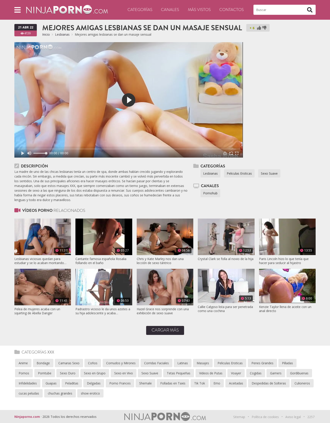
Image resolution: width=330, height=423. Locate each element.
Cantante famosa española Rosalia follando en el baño (100, 261)
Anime (23, 363)
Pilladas (287, 363)
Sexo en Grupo (95, 373)
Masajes (203, 363)
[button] (17, 10)
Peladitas (71, 383)
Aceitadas (236, 383)
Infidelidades (28, 383)
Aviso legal (293, 417)
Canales (170, 10)
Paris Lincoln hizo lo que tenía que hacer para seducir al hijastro (284, 261)
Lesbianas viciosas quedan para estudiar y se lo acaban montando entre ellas (39, 261)
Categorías (140, 10)
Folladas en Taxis (172, 383)
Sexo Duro (67, 373)
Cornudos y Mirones (121, 363)
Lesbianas (62, 34)
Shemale (145, 383)
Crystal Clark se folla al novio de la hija (225, 259)
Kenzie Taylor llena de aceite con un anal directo (285, 309)
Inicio (46, 34)
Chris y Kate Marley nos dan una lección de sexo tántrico (160, 261)
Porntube (44, 373)
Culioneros (302, 383)
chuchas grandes (60, 393)
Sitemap (239, 417)
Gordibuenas (299, 373)
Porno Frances (120, 383)
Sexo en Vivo (123, 373)
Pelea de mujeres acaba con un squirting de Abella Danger (37, 311)
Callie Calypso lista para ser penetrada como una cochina (225, 309)
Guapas (51, 383)
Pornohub (210, 193)
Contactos (231, 10)
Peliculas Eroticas (239, 173)
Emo (216, 383)
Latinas (182, 363)
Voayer (236, 373)
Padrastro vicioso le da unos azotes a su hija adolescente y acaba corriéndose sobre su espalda (102, 311)
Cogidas (256, 373)
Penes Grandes (262, 363)
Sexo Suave (269, 173)
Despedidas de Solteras (269, 383)
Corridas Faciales (156, 363)
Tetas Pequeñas (178, 373)
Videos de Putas (210, 373)
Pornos (24, 373)
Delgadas (94, 383)
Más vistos (199, 10)
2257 (311, 417)
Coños (92, 363)
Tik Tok (199, 383)
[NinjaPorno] (67, 9)
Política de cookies (265, 417)
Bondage (43, 363)
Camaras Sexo (68, 363)
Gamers (276, 373)
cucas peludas (29, 393)
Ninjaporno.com (27, 416)
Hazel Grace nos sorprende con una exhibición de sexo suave (163, 311)
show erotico (90, 393)
